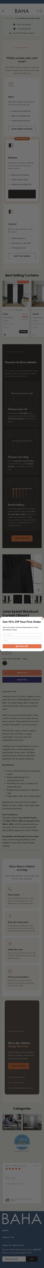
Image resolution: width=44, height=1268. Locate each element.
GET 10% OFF (22, 646)
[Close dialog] (42, 618)
